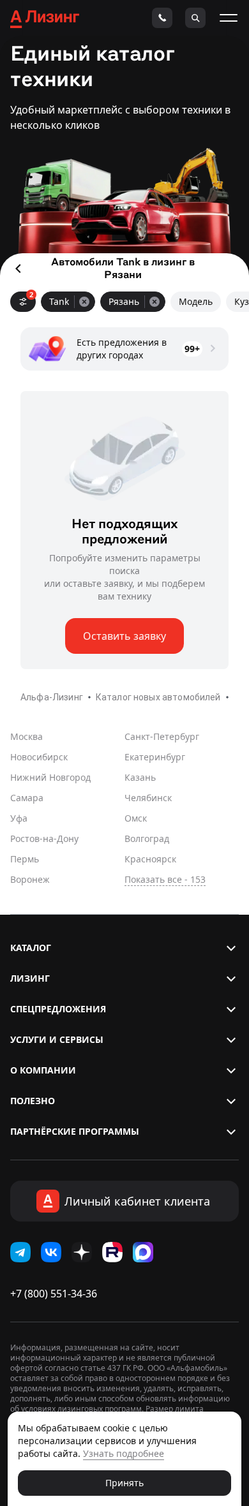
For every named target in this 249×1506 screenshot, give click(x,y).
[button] (124, 948)
